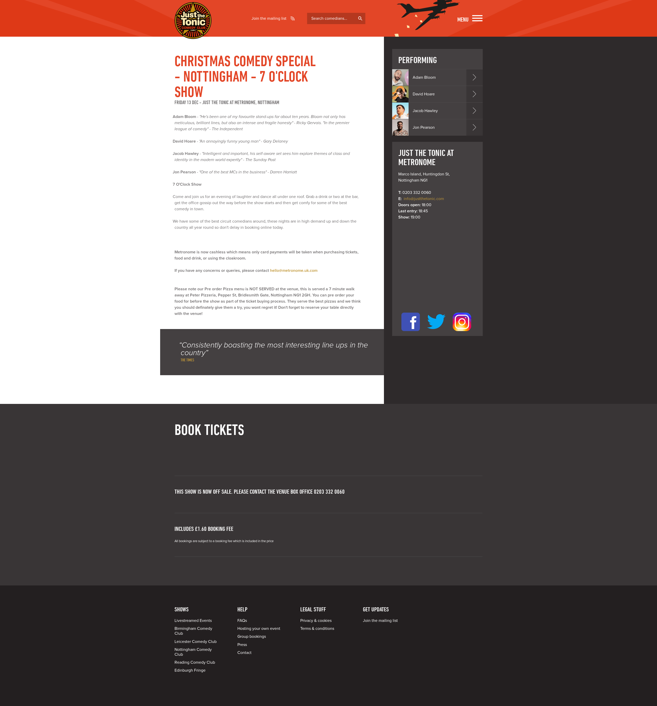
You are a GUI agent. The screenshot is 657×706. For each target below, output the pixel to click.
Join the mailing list (269, 18)
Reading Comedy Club (195, 662)
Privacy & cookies (316, 620)
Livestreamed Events (193, 620)
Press (242, 644)
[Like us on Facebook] (410, 332)
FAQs (242, 620)
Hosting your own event (258, 628)
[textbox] (336, 18)
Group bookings (251, 636)
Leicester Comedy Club (196, 641)
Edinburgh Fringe (190, 670)
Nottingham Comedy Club (193, 652)
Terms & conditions (317, 628)
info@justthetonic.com (424, 198)
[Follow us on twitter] (436, 332)
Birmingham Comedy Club (193, 631)
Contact (244, 652)
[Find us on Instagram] (462, 332)
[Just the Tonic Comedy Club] (193, 31)
